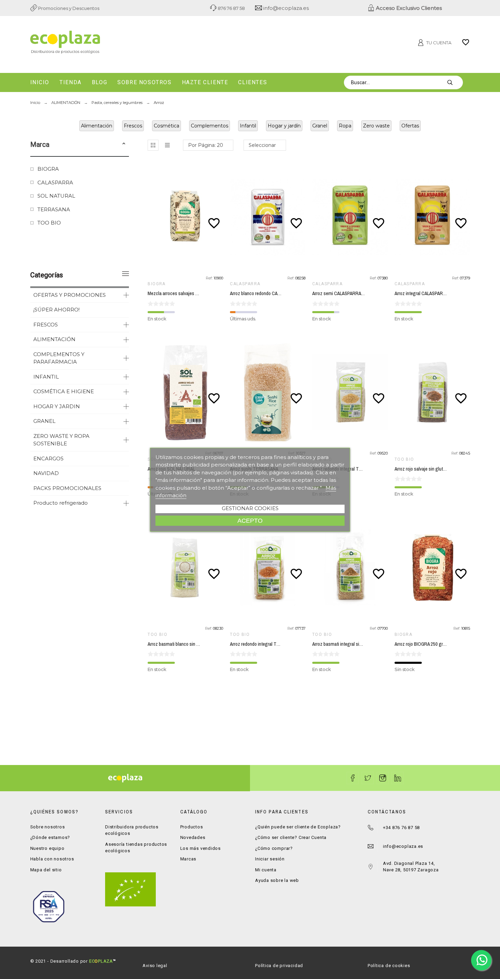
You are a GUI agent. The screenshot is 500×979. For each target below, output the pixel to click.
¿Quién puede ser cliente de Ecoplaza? (298, 826)
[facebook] (353, 778)
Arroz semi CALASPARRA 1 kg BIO (345, 293)
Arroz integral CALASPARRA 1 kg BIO (430, 293)
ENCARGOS (48, 458)
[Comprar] (187, 217)
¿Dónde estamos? (50, 837)
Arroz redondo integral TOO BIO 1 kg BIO (269, 644)
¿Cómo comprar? (274, 848)
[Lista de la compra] (466, 44)
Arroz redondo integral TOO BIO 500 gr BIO (353, 468)
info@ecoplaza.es (285, 8)
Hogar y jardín (284, 126)
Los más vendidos (200, 848)
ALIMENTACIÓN (54, 339)
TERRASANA (53, 209)
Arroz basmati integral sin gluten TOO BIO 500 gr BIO (363, 644)
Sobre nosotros (47, 826)
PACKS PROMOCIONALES (67, 488)
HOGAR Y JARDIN (56, 406)
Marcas (188, 858)
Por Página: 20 (205, 145)
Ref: (210, 278)
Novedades (192, 837)
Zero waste (376, 126)
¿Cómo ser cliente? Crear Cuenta (291, 837)
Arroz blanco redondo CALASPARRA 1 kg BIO (273, 293)
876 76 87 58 (231, 8)
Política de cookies (389, 965)
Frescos (133, 126)
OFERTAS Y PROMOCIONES (69, 295)
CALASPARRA (55, 182)
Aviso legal (155, 965)
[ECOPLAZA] (100, 43)
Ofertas (410, 126)
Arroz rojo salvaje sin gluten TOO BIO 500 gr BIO (441, 468)
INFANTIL (46, 376)
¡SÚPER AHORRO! (56, 309)
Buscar (454, 82)
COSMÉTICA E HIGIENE (63, 391)
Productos (191, 826)
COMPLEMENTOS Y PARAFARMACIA (58, 358)
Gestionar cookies (250, 508)
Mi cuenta (266, 869)
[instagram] (383, 778)
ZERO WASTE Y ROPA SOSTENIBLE (61, 440)
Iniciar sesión (270, 858)
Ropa (345, 126)
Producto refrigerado (60, 503)
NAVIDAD (46, 473)
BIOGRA (48, 169)
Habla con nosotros (52, 858)
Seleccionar (262, 145)
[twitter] (368, 778)
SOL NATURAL (56, 196)
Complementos (209, 126)
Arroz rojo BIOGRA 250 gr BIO (423, 644)
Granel (319, 126)
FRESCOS (45, 324)
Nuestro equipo (47, 848)
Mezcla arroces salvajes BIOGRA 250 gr (186, 293)
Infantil (248, 126)
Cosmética (166, 126)
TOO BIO (49, 222)
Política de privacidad (279, 965)
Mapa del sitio (46, 869)
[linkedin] (397, 778)
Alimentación (96, 126)
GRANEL (44, 421)
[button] (124, 144)
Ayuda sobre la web (277, 880)
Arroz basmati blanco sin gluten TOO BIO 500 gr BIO (198, 644)
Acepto (250, 520)
